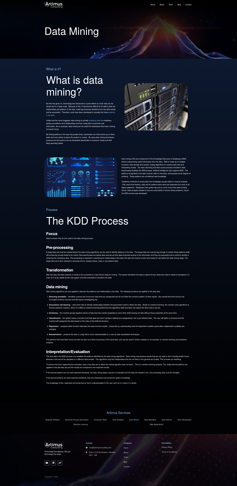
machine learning (148, 364)
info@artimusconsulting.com (100, 447)
